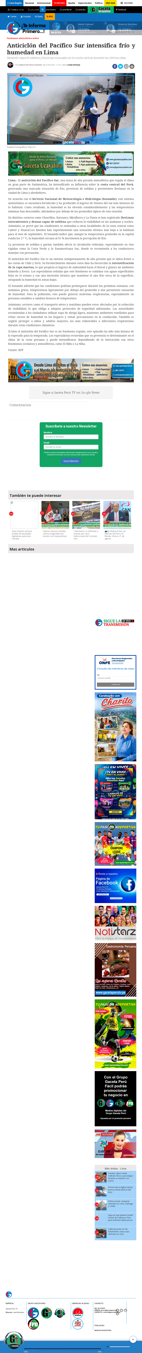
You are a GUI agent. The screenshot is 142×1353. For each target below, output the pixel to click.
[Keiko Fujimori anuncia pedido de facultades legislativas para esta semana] (24, 515)
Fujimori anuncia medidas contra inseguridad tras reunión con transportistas (55, 533)
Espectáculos (85, 3)
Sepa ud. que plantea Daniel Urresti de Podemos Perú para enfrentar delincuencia (120, 1217)
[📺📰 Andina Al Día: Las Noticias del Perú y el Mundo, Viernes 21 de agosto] (117, 515)
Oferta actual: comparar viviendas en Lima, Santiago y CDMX (120, 1203)
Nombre (48, 432)
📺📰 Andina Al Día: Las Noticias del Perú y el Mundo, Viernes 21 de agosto (115, 535)
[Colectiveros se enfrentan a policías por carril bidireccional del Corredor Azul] (86, 515)
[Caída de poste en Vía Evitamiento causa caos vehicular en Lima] (101, 1233)
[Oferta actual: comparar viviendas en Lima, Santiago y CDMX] (101, 1205)
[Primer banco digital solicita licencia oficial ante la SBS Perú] (101, 1191)
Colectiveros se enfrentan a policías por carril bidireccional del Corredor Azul (86, 535)
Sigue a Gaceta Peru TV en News (71, 392)
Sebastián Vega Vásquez (30, 65)
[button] (14, 3)
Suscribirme (71, 461)
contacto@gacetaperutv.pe (112, 1312)
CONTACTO (98, 1303)
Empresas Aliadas (80, 1303)
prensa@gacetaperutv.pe (109, 1310)
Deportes (20, 9)
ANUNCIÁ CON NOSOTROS (102, 1330)
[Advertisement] (71, 477)
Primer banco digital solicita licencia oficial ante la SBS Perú (120, 1189)
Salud (10, 9)
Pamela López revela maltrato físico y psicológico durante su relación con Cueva (120, 1177)
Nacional (29, 3)
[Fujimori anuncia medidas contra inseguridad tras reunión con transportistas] (55, 515)
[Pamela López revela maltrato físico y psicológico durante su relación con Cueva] (101, 1177)
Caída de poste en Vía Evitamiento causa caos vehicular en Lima (118, 1231)
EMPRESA (10, 1303)
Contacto (33, 9)
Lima (64, 65)
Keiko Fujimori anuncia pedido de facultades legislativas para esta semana (22, 535)
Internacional (43, 3)
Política (98, 3)
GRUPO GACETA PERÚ (36, 1303)
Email (46, 442)
